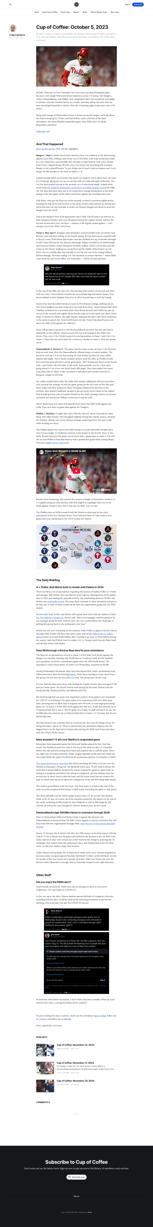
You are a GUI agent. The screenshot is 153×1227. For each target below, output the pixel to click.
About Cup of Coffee (49, 12)
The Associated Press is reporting (52, 763)
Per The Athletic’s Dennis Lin (49, 617)
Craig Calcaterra (17, 35)
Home (36, 12)
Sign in (127, 4)
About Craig (65, 12)
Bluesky (67, 1019)
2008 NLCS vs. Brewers (57, 442)
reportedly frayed (55, 601)
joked (72, 674)
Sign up (76, 1196)
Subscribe (138, 4)
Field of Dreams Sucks (99, 12)
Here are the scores (45, 149)
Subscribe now (43, 131)
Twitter (42, 1019)
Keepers (76, 12)
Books (85, 12)
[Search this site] (10, 4)
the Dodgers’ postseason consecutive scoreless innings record (76, 187)
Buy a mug (115, 12)
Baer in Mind (100, 1015)
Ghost (90, 1212)
